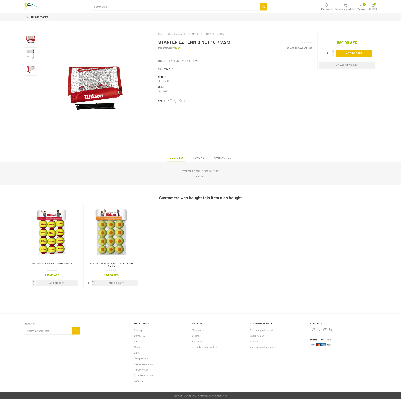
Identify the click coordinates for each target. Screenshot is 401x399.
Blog (136, 352)
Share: (161, 100)
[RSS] (331, 329)
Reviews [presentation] (198, 157)
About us (138, 381)
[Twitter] (313, 329)
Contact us (140, 336)
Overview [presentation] (176, 157)
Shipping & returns (143, 364)
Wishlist (254, 341)
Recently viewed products (205, 347)
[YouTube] (325, 329)
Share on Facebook (175, 101)
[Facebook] (319, 329)
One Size (167, 81)
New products (141, 358)
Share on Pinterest (180, 101)
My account (326, 9)
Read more (200, 176)
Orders (195, 336)
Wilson (176, 47)
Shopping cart (257, 336)
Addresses (197, 341)
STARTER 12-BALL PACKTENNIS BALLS (51, 263)
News (137, 347)
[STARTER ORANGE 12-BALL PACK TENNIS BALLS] (111, 232)
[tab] (176, 158)
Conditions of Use (143, 375)
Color (161, 87)
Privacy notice (141, 369)
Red (164, 91)
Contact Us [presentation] (222, 157)
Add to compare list (301, 48)
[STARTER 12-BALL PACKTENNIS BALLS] (52, 232)
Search (137, 341)
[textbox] (175, 6)
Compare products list (345, 9)
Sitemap (138, 330)
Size (161, 76)
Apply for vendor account (263, 347)
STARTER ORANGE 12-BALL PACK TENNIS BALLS (111, 265)
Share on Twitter (170, 101)
